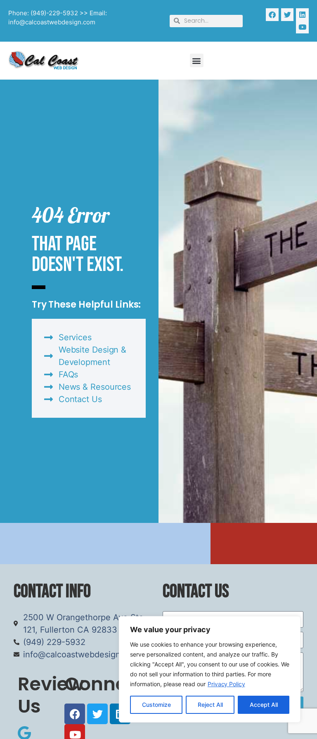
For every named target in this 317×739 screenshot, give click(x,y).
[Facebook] (272, 14)
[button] (196, 60)
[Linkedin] (302, 14)
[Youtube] (302, 27)
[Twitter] (287, 14)
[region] (209, 669)
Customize (156, 704)
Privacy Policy (226, 683)
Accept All (264, 704)
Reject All (210, 704)
